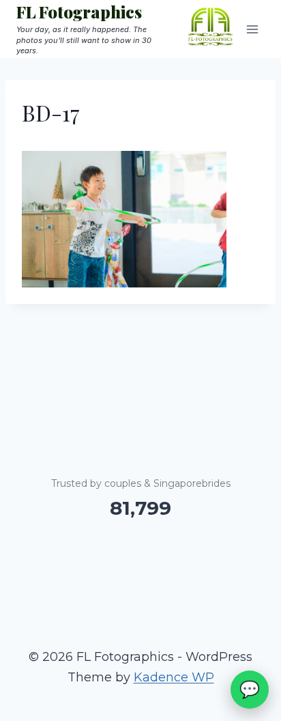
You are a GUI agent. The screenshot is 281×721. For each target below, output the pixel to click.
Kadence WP (174, 677)
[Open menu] (252, 29)
